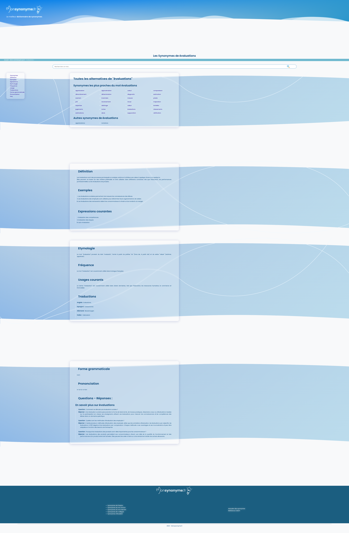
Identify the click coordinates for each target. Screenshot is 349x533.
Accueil (6, 60)
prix (77, 102)
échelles (156, 105)
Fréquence (13, 86)
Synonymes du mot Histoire (117, 510)
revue (129, 102)
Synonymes (14, 75)
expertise (79, 105)
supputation (132, 113)
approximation (106, 90)
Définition (13, 77)
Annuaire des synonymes (236, 509)
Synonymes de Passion (115, 505)
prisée (155, 98)
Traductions (14, 90)
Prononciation (14, 94)
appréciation (80, 90)
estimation (157, 94)
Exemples (13, 80)
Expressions (14, 82)
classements (157, 109)
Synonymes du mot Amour (117, 507)
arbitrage (105, 105)
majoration (157, 102)
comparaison (157, 90)
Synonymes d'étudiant (115, 514)
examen (78, 98)
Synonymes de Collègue (116, 512)
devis (103, 113)
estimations (80, 113)
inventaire (105, 98)
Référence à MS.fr (234, 511)
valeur (130, 105)
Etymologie (14, 84)
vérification (157, 113)
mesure (130, 98)
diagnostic (131, 94)
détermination (106, 94)
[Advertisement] (174, 40)
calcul (129, 90)
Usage (12, 88)
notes (104, 109)
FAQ (11, 96)
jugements (79, 109)
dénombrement (81, 94)
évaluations (30, 60)
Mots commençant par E (17, 60)
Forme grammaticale (17, 92)
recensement (106, 102)
